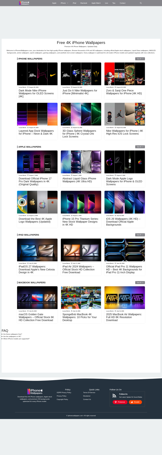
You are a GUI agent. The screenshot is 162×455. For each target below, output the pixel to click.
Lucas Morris (22, 87)
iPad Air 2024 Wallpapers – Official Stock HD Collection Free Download (78, 269)
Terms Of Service (89, 392)
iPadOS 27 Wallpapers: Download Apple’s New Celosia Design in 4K (37, 269)
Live (106, 3)
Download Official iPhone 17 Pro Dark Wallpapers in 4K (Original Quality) (35, 181)
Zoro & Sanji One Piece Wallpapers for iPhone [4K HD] (124, 92)
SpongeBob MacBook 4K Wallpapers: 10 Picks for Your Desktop (79, 317)
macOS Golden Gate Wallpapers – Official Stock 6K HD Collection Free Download (36, 317)
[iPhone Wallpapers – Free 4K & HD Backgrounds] (24, 3)
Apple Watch (96, 3)
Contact (122, 3)
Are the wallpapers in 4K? (12, 336)
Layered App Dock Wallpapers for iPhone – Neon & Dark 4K (36, 132)
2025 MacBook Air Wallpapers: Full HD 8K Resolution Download (124, 317)
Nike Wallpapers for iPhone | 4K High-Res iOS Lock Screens (124, 132)
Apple (54, 3)
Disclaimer (86, 396)
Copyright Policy (62, 399)
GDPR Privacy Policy (64, 392)
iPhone (63, 3)
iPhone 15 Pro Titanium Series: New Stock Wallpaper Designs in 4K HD (80, 221)
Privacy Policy (61, 396)
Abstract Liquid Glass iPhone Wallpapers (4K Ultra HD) (79, 180)
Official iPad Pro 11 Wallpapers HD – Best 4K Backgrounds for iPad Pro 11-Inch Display (124, 269)
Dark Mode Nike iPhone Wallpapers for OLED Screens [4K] (36, 93)
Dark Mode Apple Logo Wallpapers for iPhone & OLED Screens (124, 181)
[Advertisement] (68, 22)
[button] (141, 3)
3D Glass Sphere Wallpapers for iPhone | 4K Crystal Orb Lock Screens (79, 133)
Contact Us (87, 399)
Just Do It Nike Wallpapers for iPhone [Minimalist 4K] (79, 92)
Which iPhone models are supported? (16, 339)
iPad (74, 3)
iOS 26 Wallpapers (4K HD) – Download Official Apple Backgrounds (123, 221)
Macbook (83, 3)
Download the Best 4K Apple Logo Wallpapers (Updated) (35, 220)
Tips (113, 3)
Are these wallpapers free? (12, 334)
